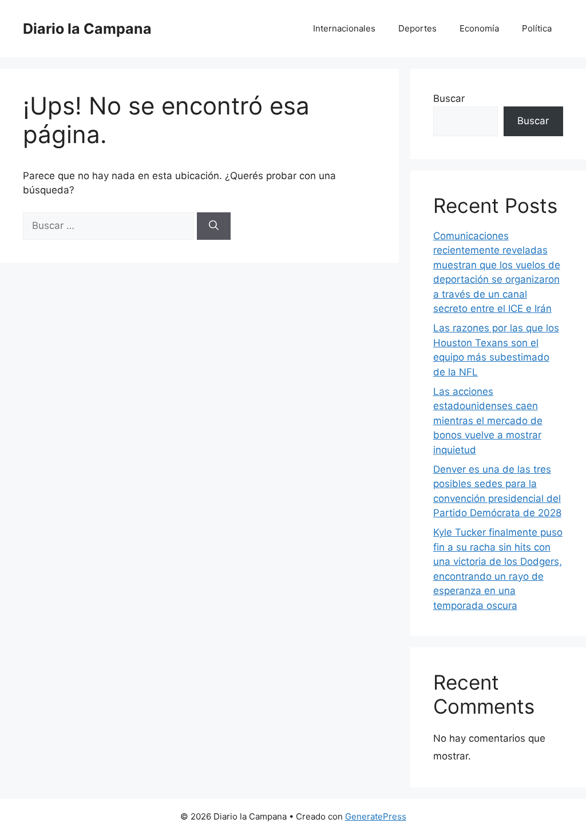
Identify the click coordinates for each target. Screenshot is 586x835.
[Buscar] (214, 226)
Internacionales (344, 28)
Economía (479, 28)
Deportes (417, 28)
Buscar (449, 98)
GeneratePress (375, 816)
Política (537, 28)
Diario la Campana (87, 28)
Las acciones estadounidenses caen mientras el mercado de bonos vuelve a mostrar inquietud (488, 421)
